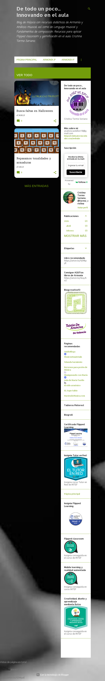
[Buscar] (89, 8)
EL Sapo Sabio (71, 390)
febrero (70, 230)
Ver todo (24, 75)
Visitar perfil (83, 208)
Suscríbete (75, 172)
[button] (55, 121)
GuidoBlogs (69, 351)
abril (68, 226)
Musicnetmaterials (73, 357)
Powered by (69, 182)
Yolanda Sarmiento (73, 362)
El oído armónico (72, 385)
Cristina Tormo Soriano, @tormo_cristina (83, 198)
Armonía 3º (49, 60)
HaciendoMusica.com (74, 396)
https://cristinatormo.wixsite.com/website (75, 137)
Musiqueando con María (76, 375)
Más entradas (37, 186)
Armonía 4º (68, 60)
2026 (66, 221)
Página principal (27, 60)
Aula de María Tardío (74, 380)
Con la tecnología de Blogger (54, 674)
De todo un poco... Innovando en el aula (43, 11)
